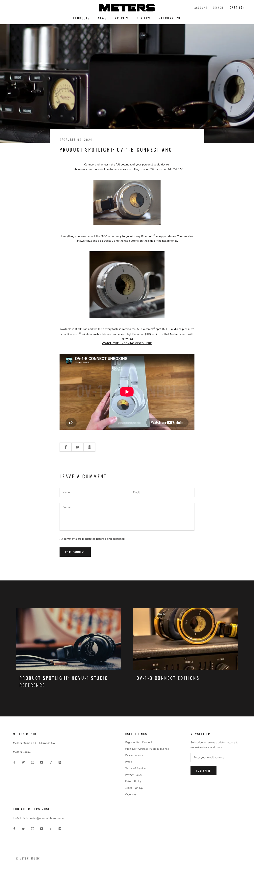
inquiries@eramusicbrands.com (45, 818)
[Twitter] (23, 762)
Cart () (237, 7)
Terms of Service (135, 768)
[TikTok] (50, 762)
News (102, 18)
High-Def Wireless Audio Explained (147, 749)
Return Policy (133, 781)
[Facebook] (14, 762)
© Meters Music (28, 858)
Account (200, 7)
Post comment (75, 552)
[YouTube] (41, 762)
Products (81, 18)
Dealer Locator (134, 755)
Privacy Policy (133, 775)
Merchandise (170, 18)
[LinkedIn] (60, 762)
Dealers (143, 18)
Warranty (131, 794)
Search (218, 7)
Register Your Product (138, 742)
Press (128, 762)
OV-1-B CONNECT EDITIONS (168, 678)
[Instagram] (32, 762)
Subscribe (203, 770)
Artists (121, 18)
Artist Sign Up (134, 788)
